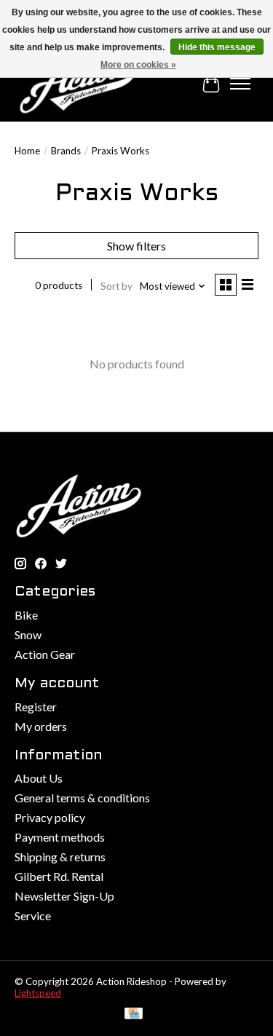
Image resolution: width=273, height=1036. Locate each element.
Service (33, 915)
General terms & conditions (82, 797)
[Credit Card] (133, 1014)
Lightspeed (38, 993)
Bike (26, 615)
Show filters (136, 246)
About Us (39, 778)
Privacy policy (50, 817)
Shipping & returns (60, 856)
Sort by (116, 286)
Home (27, 151)
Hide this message (217, 47)
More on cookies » (138, 65)
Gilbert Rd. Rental (59, 876)
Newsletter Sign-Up (64, 896)
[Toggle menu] (240, 83)
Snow (28, 634)
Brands (66, 151)
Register (36, 706)
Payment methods (60, 837)
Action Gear (45, 654)
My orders (41, 726)
